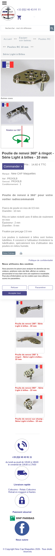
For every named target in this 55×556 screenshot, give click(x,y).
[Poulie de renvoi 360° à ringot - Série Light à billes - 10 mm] (27, 96)
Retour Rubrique (9, 253)
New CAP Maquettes (23, 173)
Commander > (13, 166)
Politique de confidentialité (41, 260)
